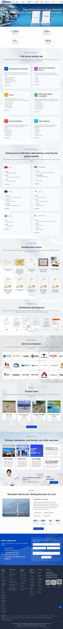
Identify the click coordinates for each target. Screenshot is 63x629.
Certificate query (37, 2)
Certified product (39, 582)
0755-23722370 (50, 478)
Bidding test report (3, 574)
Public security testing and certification (13, 585)
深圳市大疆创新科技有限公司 (46, 617)
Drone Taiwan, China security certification (3, 590)
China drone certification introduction (3, 584)
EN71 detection (23, 579)
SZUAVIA (26, 616)
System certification (32, 588)
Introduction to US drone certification (3, 601)
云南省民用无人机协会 (25, 617)
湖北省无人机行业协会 (54, 616)
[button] (32, 25)
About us (53, 2)
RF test (10, 572)
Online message (39, 592)
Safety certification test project (12, 575)
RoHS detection (23, 573)
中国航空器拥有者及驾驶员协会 (7, 619)
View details (6, 184)
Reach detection (23, 575)
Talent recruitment (40, 585)
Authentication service (30, 2)
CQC (11, 616)
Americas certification (32, 582)
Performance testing (3, 577)
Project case (42, 2)
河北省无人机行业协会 (34, 616)
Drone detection (17, 2)
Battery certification (32, 591)
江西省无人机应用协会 (15, 617)
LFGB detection (23, 581)
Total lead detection (22, 586)
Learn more (6, 85)
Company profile (40, 573)
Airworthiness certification (3, 580)
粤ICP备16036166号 (45, 627)
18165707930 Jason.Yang (11, 554)
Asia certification (32, 575)
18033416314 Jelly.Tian (10, 550)
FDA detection (23, 583)
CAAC (14, 616)
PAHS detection (23, 577)
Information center (47, 2)
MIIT (7, 616)
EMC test (11, 577)
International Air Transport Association (3, 611)
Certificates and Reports (40, 579)
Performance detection (32, 595)
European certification (32, 579)
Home (13, 1)
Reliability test (12, 579)
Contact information (40, 589)
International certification (32, 585)
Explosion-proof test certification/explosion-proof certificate (13, 589)
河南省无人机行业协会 (44, 616)
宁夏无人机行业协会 (35, 617)
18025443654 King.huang (11, 552)
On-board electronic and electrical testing (13, 582)
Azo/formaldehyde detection (23, 589)
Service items (23, 2)
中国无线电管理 (20, 616)
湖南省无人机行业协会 (5, 617)
